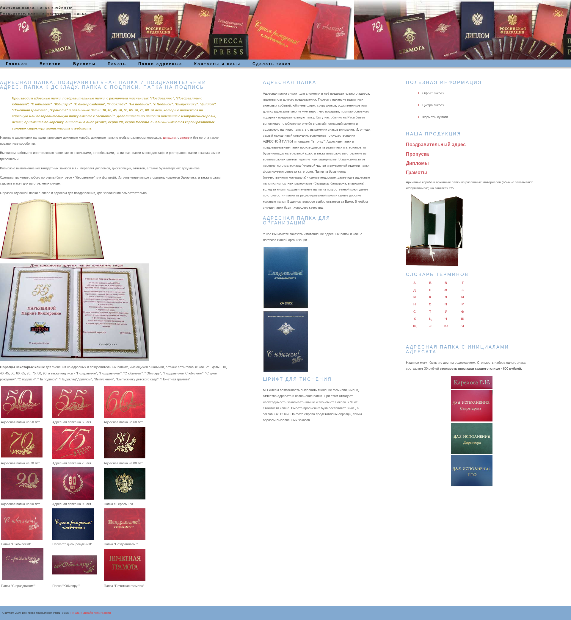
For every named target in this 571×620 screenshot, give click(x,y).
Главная (17, 64)
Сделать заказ (271, 64)
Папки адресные (160, 64)
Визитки (50, 64)
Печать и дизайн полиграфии (90, 612)
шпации (169, 137)
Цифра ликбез (433, 105)
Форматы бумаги (435, 117)
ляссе (185, 137)
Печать (117, 64)
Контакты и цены (217, 64)
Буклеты (84, 64)
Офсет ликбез (433, 93)
